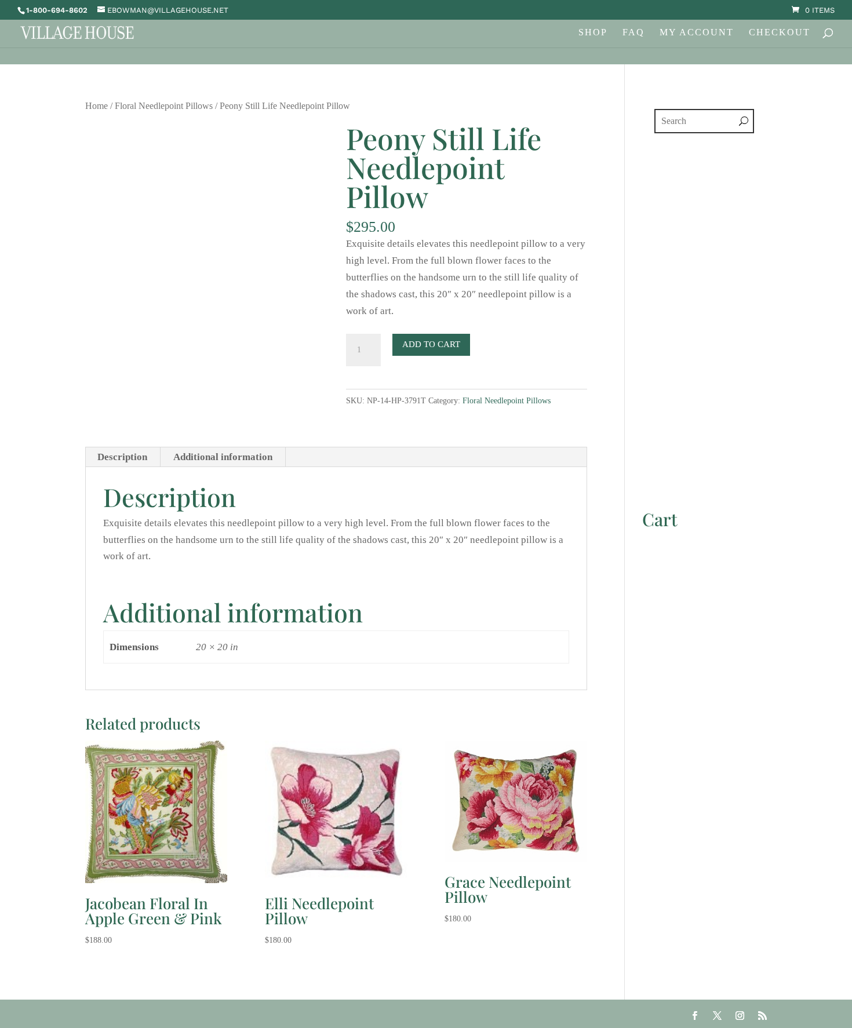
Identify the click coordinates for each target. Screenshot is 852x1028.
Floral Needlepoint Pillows (164, 106)
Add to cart (431, 344)
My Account (697, 32)
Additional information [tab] (222, 456)
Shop (592, 32)
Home (96, 106)
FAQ (633, 32)
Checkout (779, 32)
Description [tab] (122, 456)
